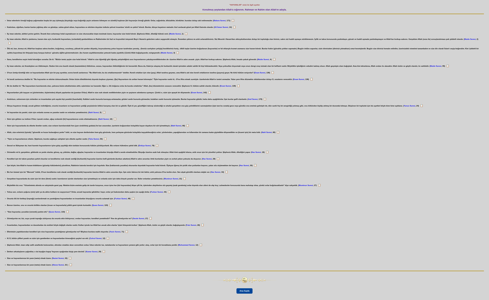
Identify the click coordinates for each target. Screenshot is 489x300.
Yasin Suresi (115, 232)
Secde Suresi (138, 218)
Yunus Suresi (409, 106)
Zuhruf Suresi (96, 238)
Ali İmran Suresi (221, 27)
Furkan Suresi (157, 192)
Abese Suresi (58, 265)
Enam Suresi (260, 73)
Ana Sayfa (244, 291)
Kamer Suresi (92, 252)
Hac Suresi (256, 152)
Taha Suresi (94, 139)
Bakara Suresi (220, 20)
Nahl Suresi (94, 112)
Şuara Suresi (97, 205)
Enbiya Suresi (145, 146)
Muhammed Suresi (187, 245)
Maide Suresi (175, 34)
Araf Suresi (253, 99)
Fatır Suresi (191, 225)
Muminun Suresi (171, 179)
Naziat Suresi (58, 258)
